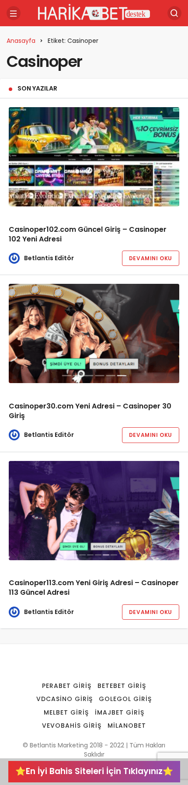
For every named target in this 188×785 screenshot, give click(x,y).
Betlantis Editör (49, 258)
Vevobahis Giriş (71, 725)
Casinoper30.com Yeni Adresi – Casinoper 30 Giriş (90, 411)
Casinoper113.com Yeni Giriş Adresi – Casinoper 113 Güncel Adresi (94, 588)
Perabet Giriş (66, 685)
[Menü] (14, 13)
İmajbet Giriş (119, 712)
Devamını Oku (150, 258)
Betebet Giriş (121, 685)
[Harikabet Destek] (94, 12)
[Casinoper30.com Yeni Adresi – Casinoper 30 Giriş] (94, 333)
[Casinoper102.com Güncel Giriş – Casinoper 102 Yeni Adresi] (94, 156)
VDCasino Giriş (64, 698)
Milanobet (127, 725)
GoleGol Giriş (125, 698)
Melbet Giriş (66, 712)
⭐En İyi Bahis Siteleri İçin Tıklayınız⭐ (94, 771)
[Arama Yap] (174, 13)
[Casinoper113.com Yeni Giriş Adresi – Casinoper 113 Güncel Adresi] (94, 510)
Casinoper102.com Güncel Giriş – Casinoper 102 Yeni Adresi (88, 234)
